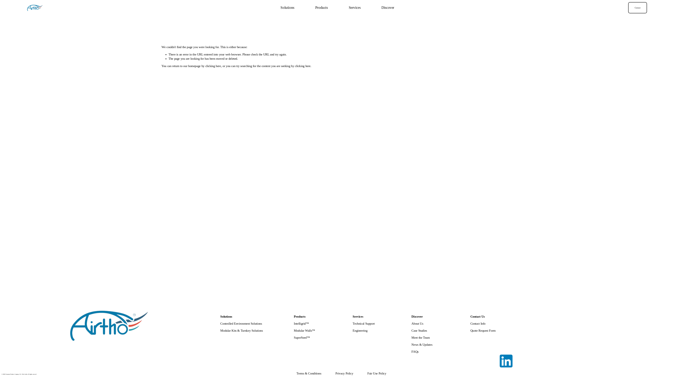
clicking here (213, 66)
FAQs (415, 351)
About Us (417, 323)
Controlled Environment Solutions (241, 323)
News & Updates (421, 344)
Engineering (360, 330)
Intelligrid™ (301, 323)
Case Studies (419, 330)
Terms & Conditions (308, 373)
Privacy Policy (344, 373)
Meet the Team (420, 337)
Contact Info (478, 323)
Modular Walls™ (304, 330)
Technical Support (364, 323)
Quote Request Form (483, 330)
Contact (637, 8)
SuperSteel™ (302, 337)
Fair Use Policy (376, 373)
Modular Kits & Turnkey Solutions (241, 330)
